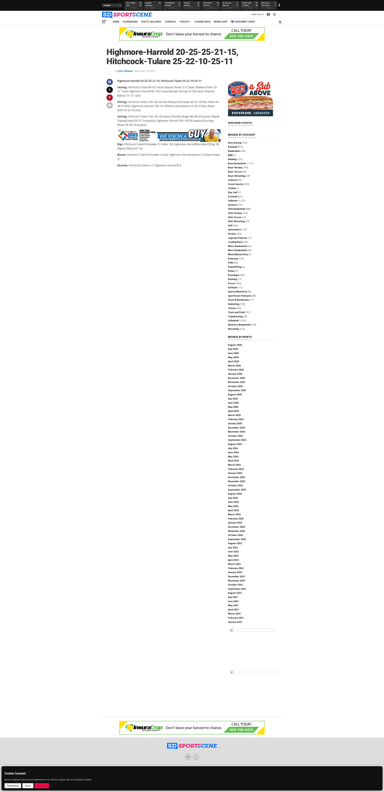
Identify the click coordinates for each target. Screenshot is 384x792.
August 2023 (235, 493)
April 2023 (233, 510)
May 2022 (233, 555)
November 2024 (236, 431)
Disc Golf (233, 192)
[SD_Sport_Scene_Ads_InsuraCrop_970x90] (192, 40)
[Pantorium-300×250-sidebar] (252, 630)
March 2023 (234, 514)
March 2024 (234, 465)
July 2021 (233, 597)
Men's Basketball (237, 246)
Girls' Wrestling (236, 221)
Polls (230, 262)
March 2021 (234, 613)
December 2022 (236, 527)
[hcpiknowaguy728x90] (168, 141)
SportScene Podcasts (239, 295)
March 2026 (234, 365)
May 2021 (233, 605)
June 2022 (233, 551)
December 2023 (236, 477)
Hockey (232, 233)
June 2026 (233, 353)
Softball (232, 287)
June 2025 (233, 402)
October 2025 (235, 386)
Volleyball (233, 320)
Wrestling (233, 329)
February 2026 (236, 369)
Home (116, 21)
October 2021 (235, 584)
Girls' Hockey (235, 213)
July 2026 (233, 349)
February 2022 (236, 568)
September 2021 (237, 589)
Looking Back (202, 21)
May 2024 (233, 456)
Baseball (232, 147)
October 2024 (235, 436)
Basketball (234, 151)
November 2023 (236, 481)
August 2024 (235, 444)
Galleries (232, 200)
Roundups (233, 275)
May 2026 (233, 357)
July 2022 (233, 547)
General (232, 205)
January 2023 (235, 522)
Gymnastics (234, 229)
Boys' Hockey (235, 167)
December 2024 (236, 427)
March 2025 (234, 415)
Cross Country (235, 184)
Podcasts (233, 258)
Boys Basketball (236, 163)
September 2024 (237, 440)
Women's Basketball (239, 324)
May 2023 (233, 506)
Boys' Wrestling (236, 176)
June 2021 (233, 601)
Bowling (232, 159)
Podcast (185, 21)
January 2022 (235, 572)
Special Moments (237, 291)
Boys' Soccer (235, 171)
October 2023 (235, 485)
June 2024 (233, 452)
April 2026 (233, 361)
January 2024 (235, 473)
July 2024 (233, 448)
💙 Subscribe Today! (243, 21)
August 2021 (235, 593)
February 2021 (236, 618)
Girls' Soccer (234, 217)
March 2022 (234, 564)
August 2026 (235, 345)
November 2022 (236, 531)
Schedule (170, 21)
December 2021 (236, 576)
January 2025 (235, 423)
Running (232, 279)
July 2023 (233, 498)
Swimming (233, 304)
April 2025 (233, 411)
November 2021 (236, 580)
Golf (230, 225)
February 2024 (236, 469)
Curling (232, 188)
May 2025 (233, 407)
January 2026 (235, 374)
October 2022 (235, 535)
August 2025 (235, 394)
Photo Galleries (151, 21)
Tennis (231, 308)
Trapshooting (235, 316)
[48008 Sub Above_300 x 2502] (250, 115)
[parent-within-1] (252, 672)
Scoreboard (130, 21)
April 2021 (233, 609)
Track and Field (236, 312)
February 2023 (236, 518)
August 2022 (235, 543)
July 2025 (233, 398)
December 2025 (236, 378)
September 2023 (237, 489)
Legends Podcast (237, 238)
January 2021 (235, 622)
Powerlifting (235, 267)
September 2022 (237, 539)
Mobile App (220, 21)
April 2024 (233, 460)
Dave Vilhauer (125, 71)
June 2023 (233, 502)
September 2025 (237, 390)
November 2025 (236, 382)
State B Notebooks (238, 300)
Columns (232, 180)
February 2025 (236, 419)
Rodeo (231, 271)
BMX (230, 155)
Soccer (231, 283)
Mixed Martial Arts (238, 254)
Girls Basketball (236, 209)
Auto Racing (234, 142)
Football (232, 196)
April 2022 (233, 560)
